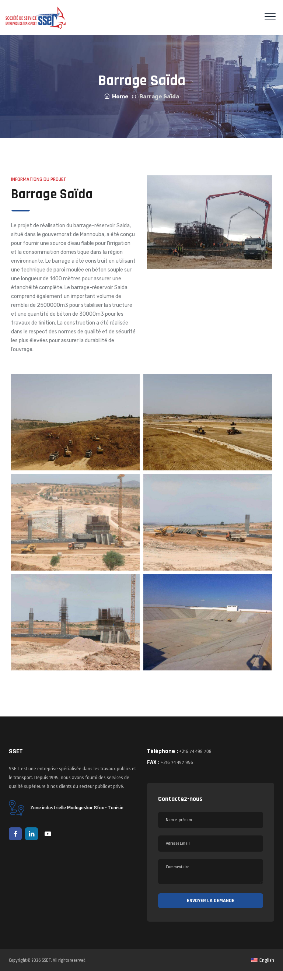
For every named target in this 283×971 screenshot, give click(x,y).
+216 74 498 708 (195, 751)
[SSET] (36, 17)
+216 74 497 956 (177, 762)
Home (119, 96)
